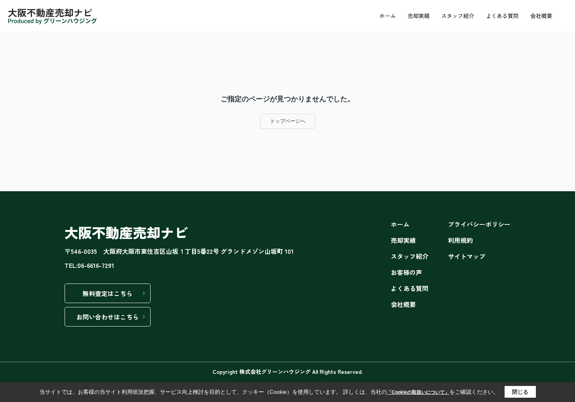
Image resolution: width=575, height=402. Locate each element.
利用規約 (460, 240)
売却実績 (418, 16)
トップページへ (287, 121)
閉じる (520, 392)
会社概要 (541, 16)
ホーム (387, 16)
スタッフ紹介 (457, 16)
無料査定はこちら (108, 293)
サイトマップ (466, 256)
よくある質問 (502, 16)
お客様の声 (406, 272)
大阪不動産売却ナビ (126, 232)
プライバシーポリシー (479, 224)
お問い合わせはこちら (107, 316)
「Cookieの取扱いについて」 (418, 392)
